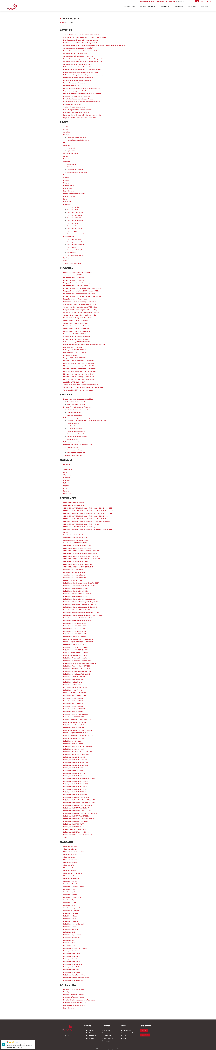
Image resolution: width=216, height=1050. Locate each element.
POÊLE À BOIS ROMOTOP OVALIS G (75, 733)
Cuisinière (66, 161)
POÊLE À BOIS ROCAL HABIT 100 (74, 693)
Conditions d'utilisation (70, 153)
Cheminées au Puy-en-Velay (72, 876)
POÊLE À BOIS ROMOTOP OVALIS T (75, 738)
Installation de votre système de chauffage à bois (79, 418)
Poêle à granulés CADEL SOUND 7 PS (75, 784)
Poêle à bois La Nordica (74, 215)
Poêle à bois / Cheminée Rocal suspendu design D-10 (80, 602)
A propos (66, 127)
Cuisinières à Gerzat (69, 889)
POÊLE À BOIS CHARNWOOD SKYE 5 (75, 653)
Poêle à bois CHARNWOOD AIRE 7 (74, 628)
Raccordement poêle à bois (75, 434)
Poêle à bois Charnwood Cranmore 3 (75, 637)
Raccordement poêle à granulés (77, 436)
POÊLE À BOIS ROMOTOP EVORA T (75, 722)
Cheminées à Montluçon (71, 860)
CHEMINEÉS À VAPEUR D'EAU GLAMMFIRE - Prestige (81, 524)
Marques (66, 183)
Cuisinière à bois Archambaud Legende (76, 535)
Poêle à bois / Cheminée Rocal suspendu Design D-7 (80, 604)
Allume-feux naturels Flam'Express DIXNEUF (77, 272)
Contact (66, 159)
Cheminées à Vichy (69, 870)
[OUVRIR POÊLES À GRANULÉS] (157, 7)
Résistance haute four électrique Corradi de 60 (78, 377)
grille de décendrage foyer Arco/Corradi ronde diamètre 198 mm (84, 344)
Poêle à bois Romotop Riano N (73, 741)
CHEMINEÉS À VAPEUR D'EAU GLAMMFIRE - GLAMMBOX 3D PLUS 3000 (87, 516)
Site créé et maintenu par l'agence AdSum (108, 1049)
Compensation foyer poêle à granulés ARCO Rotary (80, 307)
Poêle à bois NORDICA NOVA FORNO (75, 687)
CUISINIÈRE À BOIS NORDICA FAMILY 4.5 (77, 545)
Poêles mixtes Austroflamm (75, 255)
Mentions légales (68, 186)
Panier (65, 199)
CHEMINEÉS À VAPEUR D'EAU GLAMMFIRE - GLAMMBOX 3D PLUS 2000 (88, 511)
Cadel (65, 472)
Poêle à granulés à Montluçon (73, 964)
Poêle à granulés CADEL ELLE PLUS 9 (75, 762)
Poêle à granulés (68, 236)
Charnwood (67, 475)
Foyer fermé (71, 148)
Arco (64, 467)
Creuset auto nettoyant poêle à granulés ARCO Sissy (80, 315)
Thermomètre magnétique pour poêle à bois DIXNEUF (80, 385)
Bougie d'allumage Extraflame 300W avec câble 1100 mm (82, 291)
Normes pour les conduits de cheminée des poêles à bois (81, 88)
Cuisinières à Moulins (70, 895)
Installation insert (72, 426)
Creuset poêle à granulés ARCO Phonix (76, 326)
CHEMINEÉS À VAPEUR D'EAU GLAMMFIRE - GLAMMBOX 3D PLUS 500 (87, 519)
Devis (65, 175)
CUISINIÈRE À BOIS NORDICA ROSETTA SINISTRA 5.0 (81, 556)
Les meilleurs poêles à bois (71, 86)
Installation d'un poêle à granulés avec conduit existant (81, 72)
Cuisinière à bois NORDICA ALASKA (75, 543)
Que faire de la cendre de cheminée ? (75, 107)
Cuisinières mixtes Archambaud (77, 172)
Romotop (66, 491)
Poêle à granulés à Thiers (71, 972)
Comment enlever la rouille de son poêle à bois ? (78, 56)
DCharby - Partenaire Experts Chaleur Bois (77, 67)
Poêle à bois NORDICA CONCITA (74, 677)
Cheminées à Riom (69, 865)
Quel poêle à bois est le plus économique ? (77, 112)
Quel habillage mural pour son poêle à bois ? (77, 110)
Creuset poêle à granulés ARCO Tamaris (76, 328)
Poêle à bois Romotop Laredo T (73, 725)
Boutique (66, 135)
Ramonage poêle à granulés (76, 453)
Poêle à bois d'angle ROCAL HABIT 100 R (76, 666)
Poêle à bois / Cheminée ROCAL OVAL (75, 596)
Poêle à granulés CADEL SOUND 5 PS (75, 781)
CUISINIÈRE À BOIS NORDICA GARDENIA (77, 548)
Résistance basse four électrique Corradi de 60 (78, 363)
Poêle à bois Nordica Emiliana (73, 679)
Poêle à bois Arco (72, 210)
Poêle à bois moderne (74, 218)
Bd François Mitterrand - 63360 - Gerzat (152, 1)
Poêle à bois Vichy (69, 945)
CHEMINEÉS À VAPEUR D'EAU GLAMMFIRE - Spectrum (81, 527)
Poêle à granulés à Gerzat (71, 959)
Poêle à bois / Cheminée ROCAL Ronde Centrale (79, 599)
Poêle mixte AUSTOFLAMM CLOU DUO (76, 829)
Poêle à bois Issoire (69, 927)
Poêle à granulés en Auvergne (73, 980)
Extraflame (66, 478)
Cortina (65, 532)
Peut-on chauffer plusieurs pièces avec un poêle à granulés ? (83, 94)
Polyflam (66, 486)
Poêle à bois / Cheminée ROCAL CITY (75, 591)
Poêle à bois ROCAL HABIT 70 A (74, 701)
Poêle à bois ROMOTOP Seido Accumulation (77, 746)
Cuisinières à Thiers (69, 903)
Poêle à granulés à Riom (71, 969)
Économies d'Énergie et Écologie (73, 997)
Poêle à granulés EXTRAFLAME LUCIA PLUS (77, 811)
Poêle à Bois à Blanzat (70, 913)
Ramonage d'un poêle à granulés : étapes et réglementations (83, 115)
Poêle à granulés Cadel (74, 239)
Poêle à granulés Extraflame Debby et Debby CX (79, 800)
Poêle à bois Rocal (72, 223)
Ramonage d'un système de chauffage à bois (77, 445)
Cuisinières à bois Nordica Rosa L (74, 575)
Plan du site (67, 202)
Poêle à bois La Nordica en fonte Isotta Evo (77, 674)
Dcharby (66, 992)
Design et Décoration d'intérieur (73, 994)
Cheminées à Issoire (69, 857)
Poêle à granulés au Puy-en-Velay (74, 975)
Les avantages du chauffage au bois (75, 83)
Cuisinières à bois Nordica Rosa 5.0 (74, 572)
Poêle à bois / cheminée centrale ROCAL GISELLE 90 (80, 586)
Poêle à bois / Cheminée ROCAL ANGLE (76, 588)
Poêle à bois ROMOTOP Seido (73, 744)
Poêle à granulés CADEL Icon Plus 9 (75, 773)
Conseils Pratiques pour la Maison (74, 989)
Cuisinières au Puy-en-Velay (72, 908)
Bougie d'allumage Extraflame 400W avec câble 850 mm (82, 296)
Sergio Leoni (67, 494)
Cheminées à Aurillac (70, 846)
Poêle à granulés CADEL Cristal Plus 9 (75, 760)
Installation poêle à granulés (76, 431)
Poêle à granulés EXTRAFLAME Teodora (76, 821)
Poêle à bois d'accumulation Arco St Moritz (77, 661)
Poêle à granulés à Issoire (71, 961)
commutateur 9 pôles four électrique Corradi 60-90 (80, 304)
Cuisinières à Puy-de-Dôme (72, 897)
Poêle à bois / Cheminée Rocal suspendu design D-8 (80, 607)
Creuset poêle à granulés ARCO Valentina (76, 331)
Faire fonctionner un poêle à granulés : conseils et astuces (82, 69)
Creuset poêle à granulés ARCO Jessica (76, 320)
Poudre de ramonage (70, 355)
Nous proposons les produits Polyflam (75, 91)
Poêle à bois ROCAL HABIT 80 (73, 706)
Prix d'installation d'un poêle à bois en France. (78, 99)
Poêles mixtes (71, 252)
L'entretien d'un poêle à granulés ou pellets (77, 80)
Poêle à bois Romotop (74, 226)
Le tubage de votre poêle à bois (73, 442)
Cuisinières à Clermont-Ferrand (73, 886)
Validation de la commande (72, 263)
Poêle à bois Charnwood (75, 212)
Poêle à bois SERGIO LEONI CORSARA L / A (77, 752)
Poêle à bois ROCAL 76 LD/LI (72, 690)
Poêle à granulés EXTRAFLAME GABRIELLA (77, 805)
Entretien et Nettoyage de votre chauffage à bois (79, 1000)
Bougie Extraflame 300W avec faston (75, 299)
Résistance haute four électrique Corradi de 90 (78, 379)
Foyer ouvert (71, 151)
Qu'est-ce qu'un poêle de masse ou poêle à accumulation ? (82, 102)
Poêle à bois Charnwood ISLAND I (74, 645)
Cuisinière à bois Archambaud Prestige (75, 540)
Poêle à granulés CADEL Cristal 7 (74, 757)
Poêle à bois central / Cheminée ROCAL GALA (78, 620)
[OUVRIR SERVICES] (209, 7)
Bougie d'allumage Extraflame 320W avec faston (79, 294)
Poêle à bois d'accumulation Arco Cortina (76, 658)
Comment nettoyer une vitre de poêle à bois (77, 64)
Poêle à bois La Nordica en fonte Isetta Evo (77, 671)
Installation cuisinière (73, 423)
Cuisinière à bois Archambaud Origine (75, 537)
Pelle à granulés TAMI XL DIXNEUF (74, 352)
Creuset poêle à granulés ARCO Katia (75, 323)
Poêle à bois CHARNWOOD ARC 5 (74, 631)
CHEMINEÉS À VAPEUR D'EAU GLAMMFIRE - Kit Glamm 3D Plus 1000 (86, 521)
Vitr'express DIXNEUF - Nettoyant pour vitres (78, 390)
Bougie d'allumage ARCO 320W (73, 278)
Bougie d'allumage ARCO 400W (73, 280)
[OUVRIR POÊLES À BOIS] (137, 7)
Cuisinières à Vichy (69, 905)
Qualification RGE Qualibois (72, 104)
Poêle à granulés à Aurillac (71, 953)
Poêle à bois (67, 204)
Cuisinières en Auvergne (71, 911)
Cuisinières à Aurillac (70, 881)
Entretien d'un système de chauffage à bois (77, 407)
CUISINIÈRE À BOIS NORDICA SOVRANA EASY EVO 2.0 (81, 559)
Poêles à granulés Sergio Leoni (76, 250)
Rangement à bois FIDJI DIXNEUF (74, 358)
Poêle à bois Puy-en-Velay (71, 937)
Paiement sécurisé (69, 196)
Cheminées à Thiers (69, 868)
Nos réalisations (68, 191)
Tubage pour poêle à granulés (72, 455)
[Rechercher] (197, 1)
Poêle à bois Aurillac (69, 919)
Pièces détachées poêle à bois (76, 137)
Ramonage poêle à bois (74, 450)
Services (66, 258)
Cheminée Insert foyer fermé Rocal (74, 505)
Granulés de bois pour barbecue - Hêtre (76, 339)
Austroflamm (67, 470)
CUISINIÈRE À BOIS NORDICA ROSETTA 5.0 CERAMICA (81, 551)
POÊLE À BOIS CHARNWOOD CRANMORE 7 (78, 642)
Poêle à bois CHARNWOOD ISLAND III (75, 650)
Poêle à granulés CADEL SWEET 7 (74, 792)
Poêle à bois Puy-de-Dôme (72, 935)
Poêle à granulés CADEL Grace (73, 768)
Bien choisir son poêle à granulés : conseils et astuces (80, 40)
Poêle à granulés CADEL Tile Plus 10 (75, 794)
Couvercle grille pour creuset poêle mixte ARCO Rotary (81, 312)
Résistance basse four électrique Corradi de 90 (78, 366)
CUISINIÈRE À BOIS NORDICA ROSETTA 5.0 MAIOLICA (81, 553)
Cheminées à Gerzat (70, 854)
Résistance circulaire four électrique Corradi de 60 (79, 369)
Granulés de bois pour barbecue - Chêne (76, 336)
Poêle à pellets (71, 247)
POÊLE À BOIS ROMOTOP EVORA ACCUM (77, 720)
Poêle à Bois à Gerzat (70, 916)
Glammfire (66, 480)
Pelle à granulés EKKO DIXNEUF (73, 347)
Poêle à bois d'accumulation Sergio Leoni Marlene (79, 663)
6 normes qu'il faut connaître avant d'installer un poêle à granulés (84, 37)
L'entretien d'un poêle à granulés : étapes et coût (78, 78)
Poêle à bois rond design (75, 228)
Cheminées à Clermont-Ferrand (73, 852)
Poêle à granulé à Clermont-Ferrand (75, 948)
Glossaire (66, 177)
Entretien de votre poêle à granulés (78, 410)
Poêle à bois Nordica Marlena (72, 685)
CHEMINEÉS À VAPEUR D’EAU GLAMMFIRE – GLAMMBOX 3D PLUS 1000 (87, 529)
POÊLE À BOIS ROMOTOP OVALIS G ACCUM (78, 736)
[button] (35, 1040)
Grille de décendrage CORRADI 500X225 (76, 342)
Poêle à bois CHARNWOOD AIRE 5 (74, 626)
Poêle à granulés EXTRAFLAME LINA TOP (77, 808)
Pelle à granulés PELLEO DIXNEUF (74, 350)
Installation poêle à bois (74, 428)
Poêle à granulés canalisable (76, 242)
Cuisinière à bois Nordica (75, 169)
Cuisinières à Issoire (69, 892)
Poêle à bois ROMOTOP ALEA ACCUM (76, 714)
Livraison (66, 180)
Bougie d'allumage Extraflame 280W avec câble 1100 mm (82, 288)
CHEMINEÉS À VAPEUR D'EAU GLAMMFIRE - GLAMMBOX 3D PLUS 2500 (87, 513)
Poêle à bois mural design (75, 220)
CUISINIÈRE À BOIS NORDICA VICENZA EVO (78, 567)
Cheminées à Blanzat (70, 849)
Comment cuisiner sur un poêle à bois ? (76, 53)
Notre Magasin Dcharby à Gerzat (74, 194)
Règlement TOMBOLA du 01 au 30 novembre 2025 (79, 118)
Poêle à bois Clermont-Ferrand (73, 924)
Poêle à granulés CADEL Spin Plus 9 (75, 786)
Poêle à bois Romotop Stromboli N (74, 749)
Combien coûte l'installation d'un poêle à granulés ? (80, 43)
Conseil (65, 156)
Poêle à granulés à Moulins (72, 967)
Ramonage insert (72, 447)
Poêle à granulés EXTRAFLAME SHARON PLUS (78, 819)
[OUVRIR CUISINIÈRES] (171, 7)
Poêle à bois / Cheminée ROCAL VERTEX (76, 610)
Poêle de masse (72, 231)
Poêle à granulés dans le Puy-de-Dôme (76, 978)
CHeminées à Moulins (70, 862)
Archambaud (67, 464)
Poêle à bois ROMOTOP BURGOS (74, 717)
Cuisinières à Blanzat (70, 884)
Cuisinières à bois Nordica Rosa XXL (75, 578)
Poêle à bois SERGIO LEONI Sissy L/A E (76, 754)
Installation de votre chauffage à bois (75, 1003)
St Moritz (66, 837)
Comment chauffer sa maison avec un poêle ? (78, 48)
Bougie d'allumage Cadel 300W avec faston (77, 283)
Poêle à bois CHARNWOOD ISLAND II (75, 647)
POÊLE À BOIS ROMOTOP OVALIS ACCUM (77, 730)
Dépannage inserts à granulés (76, 402)
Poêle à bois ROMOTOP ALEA (73, 711)
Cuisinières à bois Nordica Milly (73, 570)
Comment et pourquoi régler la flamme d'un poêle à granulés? (83, 59)
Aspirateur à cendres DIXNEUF (73, 275)
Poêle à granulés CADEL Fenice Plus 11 (75, 765)
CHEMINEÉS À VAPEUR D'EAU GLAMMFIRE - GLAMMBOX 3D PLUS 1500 (87, 508)
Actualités (66, 132)
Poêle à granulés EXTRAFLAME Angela (76, 797)
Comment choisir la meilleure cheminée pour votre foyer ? (82, 51)
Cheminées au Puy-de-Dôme (72, 873)
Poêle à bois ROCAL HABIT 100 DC (74, 695)
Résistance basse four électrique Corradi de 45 (78, 361)
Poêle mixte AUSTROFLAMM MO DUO (76, 832)
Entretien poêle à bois (74, 412)
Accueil (62, 22)
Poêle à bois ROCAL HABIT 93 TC (74, 709)
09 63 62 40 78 (170, 1)
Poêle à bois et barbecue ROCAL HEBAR (76, 669)
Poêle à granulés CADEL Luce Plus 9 (75, 776)
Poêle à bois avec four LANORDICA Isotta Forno (79, 618)
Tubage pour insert (73, 439)
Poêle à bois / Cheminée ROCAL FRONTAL (77, 594)
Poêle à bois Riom (69, 940)
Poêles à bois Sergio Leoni (75, 234)
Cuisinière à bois (72, 164)
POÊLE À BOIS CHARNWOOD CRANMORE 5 (78, 639)
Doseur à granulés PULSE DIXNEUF (74, 334)
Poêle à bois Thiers (69, 943)
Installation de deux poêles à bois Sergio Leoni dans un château (83, 75)
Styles (65, 260)
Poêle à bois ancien (73, 207)
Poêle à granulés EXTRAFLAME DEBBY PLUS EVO (79, 802)
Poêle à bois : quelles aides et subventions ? (77, 96)
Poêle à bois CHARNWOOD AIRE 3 (74, 623)
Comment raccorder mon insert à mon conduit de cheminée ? (87, 420)
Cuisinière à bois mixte (74, 167)
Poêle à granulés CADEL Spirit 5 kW (75, 789)
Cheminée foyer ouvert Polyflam (73, 503)
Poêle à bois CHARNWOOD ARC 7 (74, 634)
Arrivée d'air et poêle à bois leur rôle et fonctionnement (81, 35)
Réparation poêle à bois (74, 415)
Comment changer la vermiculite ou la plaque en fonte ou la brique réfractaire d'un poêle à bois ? (94, 45)
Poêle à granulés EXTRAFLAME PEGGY (76, 816)
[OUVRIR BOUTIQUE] (197, 7)
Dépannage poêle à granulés (76, 404)
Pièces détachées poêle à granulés (78, 140)
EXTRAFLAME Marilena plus (72, 580)
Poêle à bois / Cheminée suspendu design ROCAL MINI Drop (83, 615)
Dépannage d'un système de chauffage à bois (78, 399)
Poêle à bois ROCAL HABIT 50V (73, 698)
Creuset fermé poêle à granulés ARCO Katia (77, 318)
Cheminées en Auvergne (71, 878)
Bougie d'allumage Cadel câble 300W (75, 286)
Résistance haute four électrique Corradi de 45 (78, 374)
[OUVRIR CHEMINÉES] (184, 7)
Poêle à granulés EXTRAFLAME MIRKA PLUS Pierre (80, 813)
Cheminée (66, 145)
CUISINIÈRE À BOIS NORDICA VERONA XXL (78, 564)
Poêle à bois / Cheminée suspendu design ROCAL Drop (81, 612)
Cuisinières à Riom (69, 900)
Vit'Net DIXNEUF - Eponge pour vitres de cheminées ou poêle (83, 387)
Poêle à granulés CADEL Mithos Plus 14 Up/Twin (79, 778)
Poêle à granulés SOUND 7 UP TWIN (75, 827)
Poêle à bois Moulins (70, 932)
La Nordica (66, 483)
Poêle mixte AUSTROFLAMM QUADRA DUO (77, 835)
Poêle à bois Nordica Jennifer (72, 682)
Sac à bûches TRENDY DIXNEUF (74, 382)
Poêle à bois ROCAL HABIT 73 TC (74, 703)
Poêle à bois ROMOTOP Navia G (74, 728)
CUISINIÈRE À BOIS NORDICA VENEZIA (76, 561)
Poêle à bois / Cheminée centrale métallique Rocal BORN (81, 583)
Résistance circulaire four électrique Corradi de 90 (79, 371)
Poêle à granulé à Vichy (71, 951)
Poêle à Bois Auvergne (70, 921)
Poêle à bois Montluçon (70, 929)
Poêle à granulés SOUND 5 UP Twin (74, 824)
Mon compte (67, 188)
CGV (64, 143)
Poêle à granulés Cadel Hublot (73, 770)
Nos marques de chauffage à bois (74, 1005)
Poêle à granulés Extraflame (76, 244)
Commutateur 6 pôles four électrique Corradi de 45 (80, 302)
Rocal (65, 488)
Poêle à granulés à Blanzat (71, 956)
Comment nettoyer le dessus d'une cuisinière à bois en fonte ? (83, 61)
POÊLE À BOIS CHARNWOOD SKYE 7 (75, 655)
